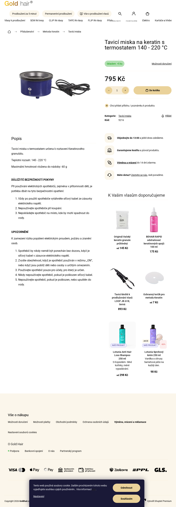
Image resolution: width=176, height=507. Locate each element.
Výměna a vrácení (126, 162)
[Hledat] (120, 14)
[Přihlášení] (133, 14)
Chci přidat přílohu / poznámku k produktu (132, 105)
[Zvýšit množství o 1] (125, 90)
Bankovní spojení (34, 451)
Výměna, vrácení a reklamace (130, 422)
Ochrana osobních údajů (96, 422)
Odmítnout (126, 487)
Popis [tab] (16, 138)
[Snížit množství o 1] (108, 90)
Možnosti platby (41, 422)
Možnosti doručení (162, 63)
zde (94, 489)
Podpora (14, 451)
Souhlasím (126, 498)
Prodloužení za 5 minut (24, 13)
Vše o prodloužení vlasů (96, 13)
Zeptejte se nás (139, 175)
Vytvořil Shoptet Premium (159, 501)
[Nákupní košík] (147, 14)
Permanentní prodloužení (58, 13)
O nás (51, 451)
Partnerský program (70, 451)
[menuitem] (164, 20)
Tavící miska (124, 116)
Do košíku (154, 90)
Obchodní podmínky (66, 422)
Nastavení (38, 496)
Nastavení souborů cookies (22, 432)
